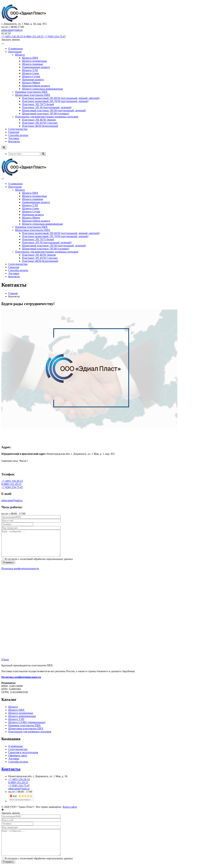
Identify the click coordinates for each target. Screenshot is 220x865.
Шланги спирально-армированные (42, 88)
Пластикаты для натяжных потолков (29, 731)
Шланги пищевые (32, 64)
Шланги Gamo (30, 73)
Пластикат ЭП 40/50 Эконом (39, 119)
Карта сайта (70, 806)
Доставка (13, 138)
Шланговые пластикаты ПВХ (32, 94)
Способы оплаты (18, 135)
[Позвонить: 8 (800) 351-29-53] (2, 2)
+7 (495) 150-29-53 (12, 36)
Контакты (14, 141)
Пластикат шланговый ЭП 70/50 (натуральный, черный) (55, 101)
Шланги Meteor (31, 82)
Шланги (20, 54)
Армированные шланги (36, 67)
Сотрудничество (18, 129)
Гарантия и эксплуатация (23, 752)
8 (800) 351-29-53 (33, 36)
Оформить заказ (17, 755)
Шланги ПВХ (30, 57)
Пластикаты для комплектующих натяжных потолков (46, 116)
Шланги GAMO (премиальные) (26, 722)
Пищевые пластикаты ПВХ (31, 91)
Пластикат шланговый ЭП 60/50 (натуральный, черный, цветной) (61, 98)
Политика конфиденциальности (20, 568)
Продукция (14, 51)
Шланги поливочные (34, 60)
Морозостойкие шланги (36, 85)
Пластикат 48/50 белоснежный (40, 125)
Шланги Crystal (31, 76)
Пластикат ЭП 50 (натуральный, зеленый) (47, 107)
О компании (15, 48)
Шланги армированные (22, 716)
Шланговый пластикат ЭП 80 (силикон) (45, 113)
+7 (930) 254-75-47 (55, 36)
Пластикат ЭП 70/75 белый (38, 104)
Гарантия (13, 132)
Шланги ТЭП (30, 70)
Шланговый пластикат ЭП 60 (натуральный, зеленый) (54, 110)
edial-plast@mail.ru (12, 30)
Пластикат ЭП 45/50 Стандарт (40, 122)
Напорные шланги (33, 79)
